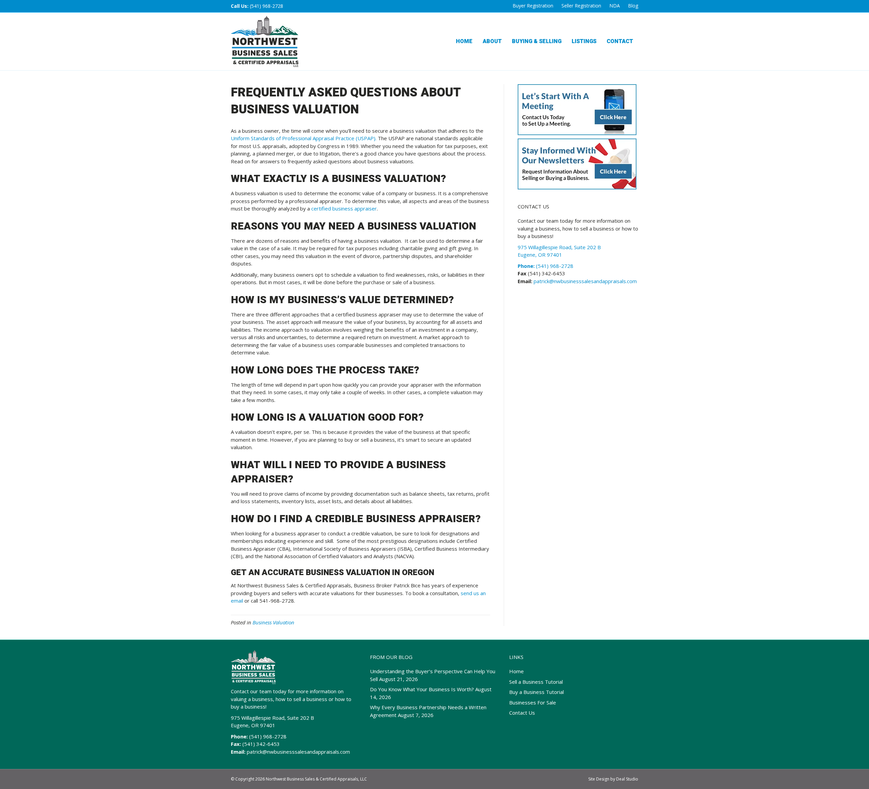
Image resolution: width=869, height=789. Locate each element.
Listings (584, 41)
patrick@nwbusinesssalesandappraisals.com (584, 281)
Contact (620, 41)
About (492, 41)
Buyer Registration (533, 5)
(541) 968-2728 (266, 6)
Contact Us (522, 712)
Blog (633, 5)
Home (464, 41)
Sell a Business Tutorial (536, 681)
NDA (614, 5)
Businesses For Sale (532, 702)
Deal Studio (627, 779)
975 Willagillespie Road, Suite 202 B (272, 717)
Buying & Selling (536, 41)
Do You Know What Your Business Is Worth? (422, 689)
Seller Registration (581, 5)
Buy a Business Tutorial (536, 692)
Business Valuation (273, 622)
